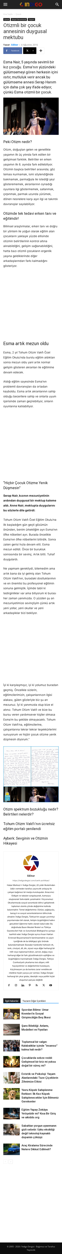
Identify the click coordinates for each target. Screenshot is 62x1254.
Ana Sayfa (8, 14)
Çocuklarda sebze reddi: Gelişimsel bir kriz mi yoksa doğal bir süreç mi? (38, 1061)
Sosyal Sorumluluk (19, 19)
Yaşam (31, 19)
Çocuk (18, 14)
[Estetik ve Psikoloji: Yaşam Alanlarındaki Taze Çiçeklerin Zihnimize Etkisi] (11, 1078)
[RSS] (38, 985)
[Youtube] (52, 985)
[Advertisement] (31, 304)
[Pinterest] (31, 985)
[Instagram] (17, 985)
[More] (40, 50)
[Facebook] (10, 985)
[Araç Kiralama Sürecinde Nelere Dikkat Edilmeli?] (11, 1149)
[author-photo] (31, 871)
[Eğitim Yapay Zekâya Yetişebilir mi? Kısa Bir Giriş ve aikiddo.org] (11, 1113)
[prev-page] (5, 1162)
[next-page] (11, 1162)
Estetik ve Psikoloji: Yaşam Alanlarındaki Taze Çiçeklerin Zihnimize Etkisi (39, 1077)
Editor (14, 44)
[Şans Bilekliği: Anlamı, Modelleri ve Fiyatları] (11, 1030)
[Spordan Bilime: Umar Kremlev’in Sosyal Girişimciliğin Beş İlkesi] (11, 1013)
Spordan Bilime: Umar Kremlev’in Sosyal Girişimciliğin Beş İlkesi (36, 1013)
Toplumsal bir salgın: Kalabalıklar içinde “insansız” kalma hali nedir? (39, 1045)
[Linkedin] (24, 985)
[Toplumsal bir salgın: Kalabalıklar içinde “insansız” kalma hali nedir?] (11, 1045)
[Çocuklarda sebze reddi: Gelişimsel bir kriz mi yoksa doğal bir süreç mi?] (11, 1062)
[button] (5, 4)
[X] (45, 985)
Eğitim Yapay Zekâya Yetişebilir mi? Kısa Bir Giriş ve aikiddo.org (38, 1113)
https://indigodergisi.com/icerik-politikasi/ (31, 880)
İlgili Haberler (12, 1001)
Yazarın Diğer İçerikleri (34, 1001)
